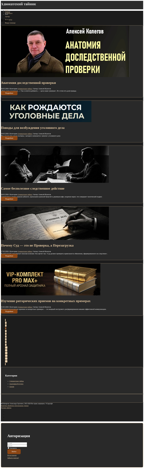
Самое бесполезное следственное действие (32, 188)
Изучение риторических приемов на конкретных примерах (46, 301)
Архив (11, 387)
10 (6, 347)
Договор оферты (6, 408)
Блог (6, 10)
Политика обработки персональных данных (15, 406)
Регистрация (11, 455)
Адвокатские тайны (25, 89)
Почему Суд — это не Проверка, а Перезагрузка (37, 245)
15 (6, 361)
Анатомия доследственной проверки (28, 83)
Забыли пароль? (13, 458)
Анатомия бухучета (16, 384)
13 (6, 356)
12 (6, 353)
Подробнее (9, 93)
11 (6, 350)
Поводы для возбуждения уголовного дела (33, 128)
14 (6, 358)
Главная (7, 12)
